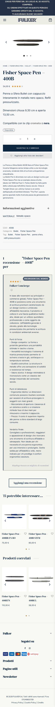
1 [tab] (26, 549)
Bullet (28, 66)
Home (5, 66)
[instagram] (29, 648)
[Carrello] (50, 20)
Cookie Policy (30, 702)
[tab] (27, 208)
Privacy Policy (17, 702)
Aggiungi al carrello (27, 148)
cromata (36, 123)
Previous (6, 42)
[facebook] (25, 648)
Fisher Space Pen (16, 66)
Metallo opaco (23, 216)
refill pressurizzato (12, 238)
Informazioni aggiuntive (18, 208)
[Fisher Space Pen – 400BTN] (14, 579)
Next (49, 42)
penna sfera (37, 234)
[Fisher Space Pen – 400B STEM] (41, 517)
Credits (41, 702)
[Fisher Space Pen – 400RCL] (41, 579)
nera (46, 123)
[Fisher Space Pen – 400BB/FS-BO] (14, 517)
